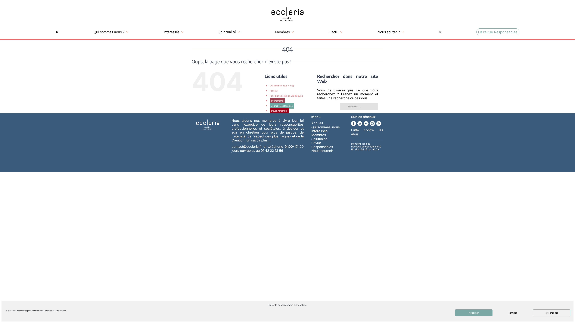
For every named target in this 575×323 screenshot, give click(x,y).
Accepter (474, 312)
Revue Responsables (322, 145)
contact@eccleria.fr (247, 146)
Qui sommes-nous (325, 127)
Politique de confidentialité (366, 146)
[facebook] (353, 123)
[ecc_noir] (287, 5)
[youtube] (366, 123)
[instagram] (372, 123)
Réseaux (274, 90)
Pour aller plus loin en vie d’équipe (286, 96)
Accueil (317, 123)
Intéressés (319, 131)
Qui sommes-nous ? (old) (282, 85)
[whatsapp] (378, 123)
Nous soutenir (322, 151)
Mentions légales (360, 143)
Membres (318, 135)
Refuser (513, 312)
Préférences (551, 312)
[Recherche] (440, 32)
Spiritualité (319, 139)
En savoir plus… (258, 140)
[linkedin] (359, 123)
